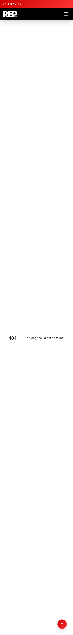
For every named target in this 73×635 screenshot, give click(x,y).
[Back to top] (62, 624)
